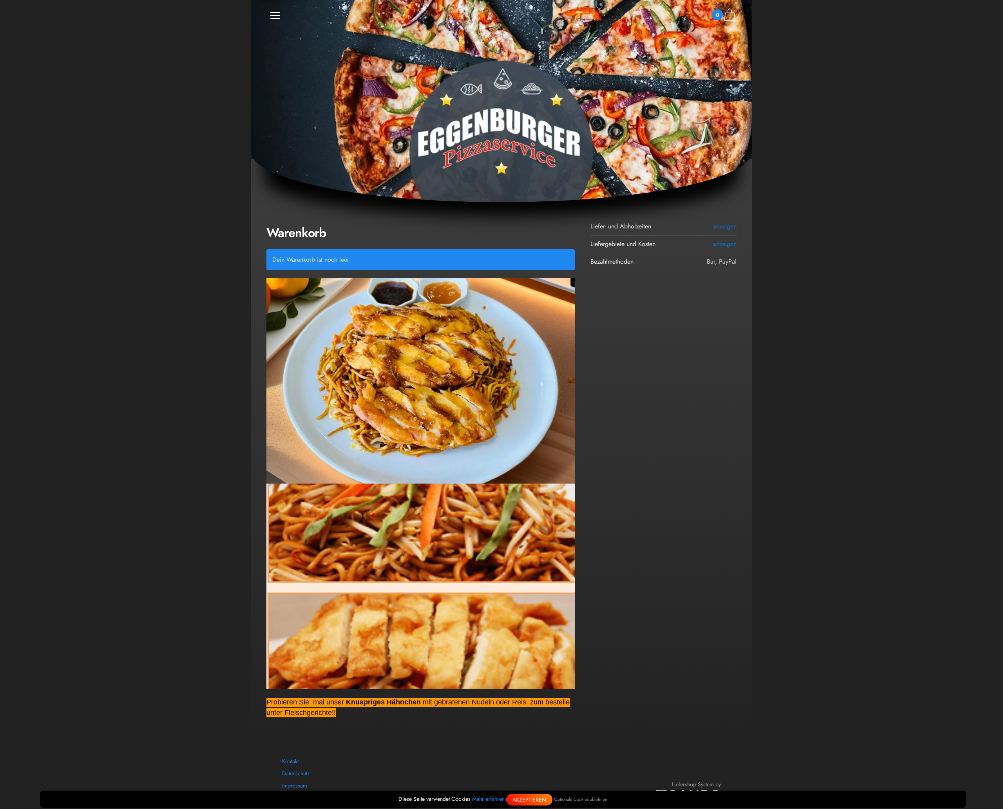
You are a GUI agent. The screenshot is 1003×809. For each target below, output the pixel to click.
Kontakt (290, 761)
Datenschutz (296, 773)
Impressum (294, 785)
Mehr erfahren (488, 799)
